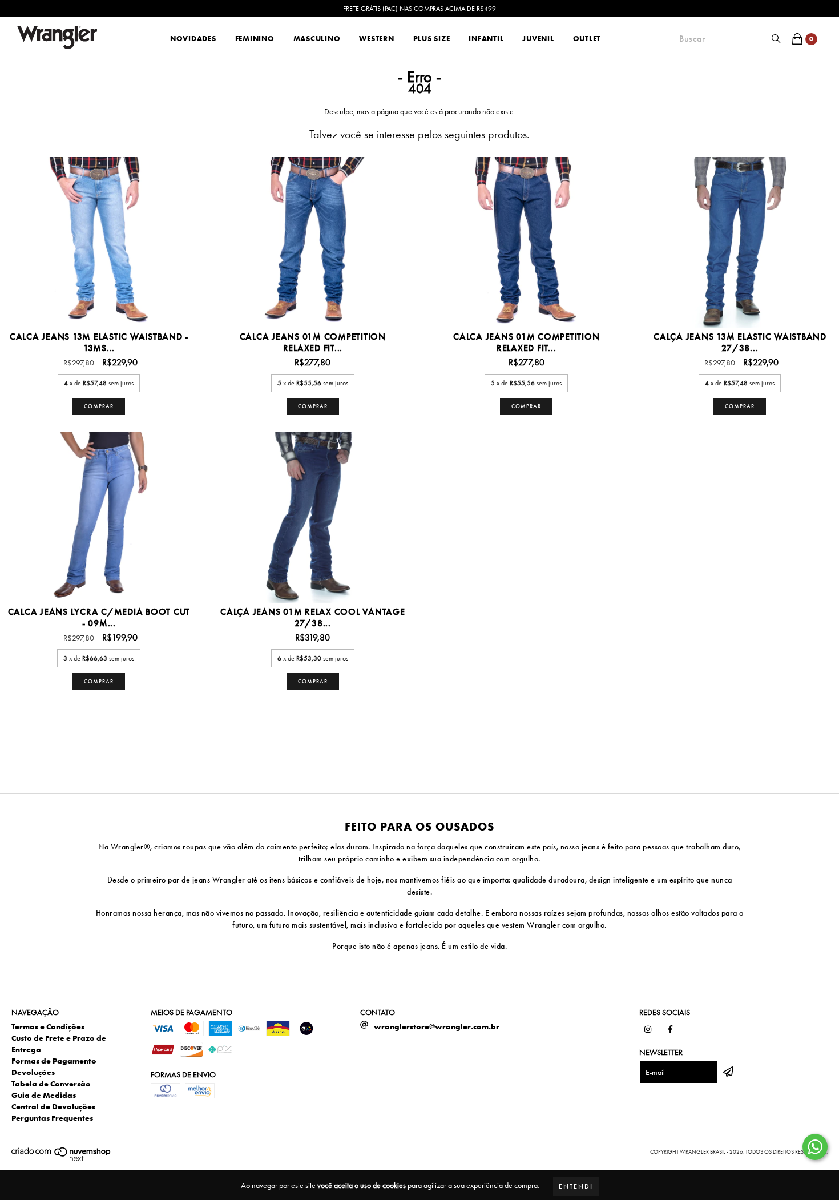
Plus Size (431, 38)
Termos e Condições (47, 1026)
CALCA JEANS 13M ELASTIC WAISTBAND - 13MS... (99, 342)
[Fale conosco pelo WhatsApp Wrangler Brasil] (815, 1147)
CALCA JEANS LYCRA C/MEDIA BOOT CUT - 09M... (99, 617)
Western (376, 38)
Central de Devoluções (53, 1106)
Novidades (193, 38)
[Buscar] (776, 38)
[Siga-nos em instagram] (647, 1029)
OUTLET (587, 38)
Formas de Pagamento (53, 1061)
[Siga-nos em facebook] (670, 1029)
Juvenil (538, 38)
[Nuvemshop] (61, 1159)
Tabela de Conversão (51, 1083)
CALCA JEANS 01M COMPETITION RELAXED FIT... (313, 342)
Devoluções (33, 1072)
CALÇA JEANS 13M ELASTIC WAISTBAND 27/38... (740, 342)
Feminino (255, 38)
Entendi (576, 1186)
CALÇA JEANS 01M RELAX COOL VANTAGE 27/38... (312, 617)
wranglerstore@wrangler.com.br (436, 1026)
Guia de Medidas (43, 1095)
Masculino (317, 38)
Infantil (486, 38)
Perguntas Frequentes (52, 1118)
